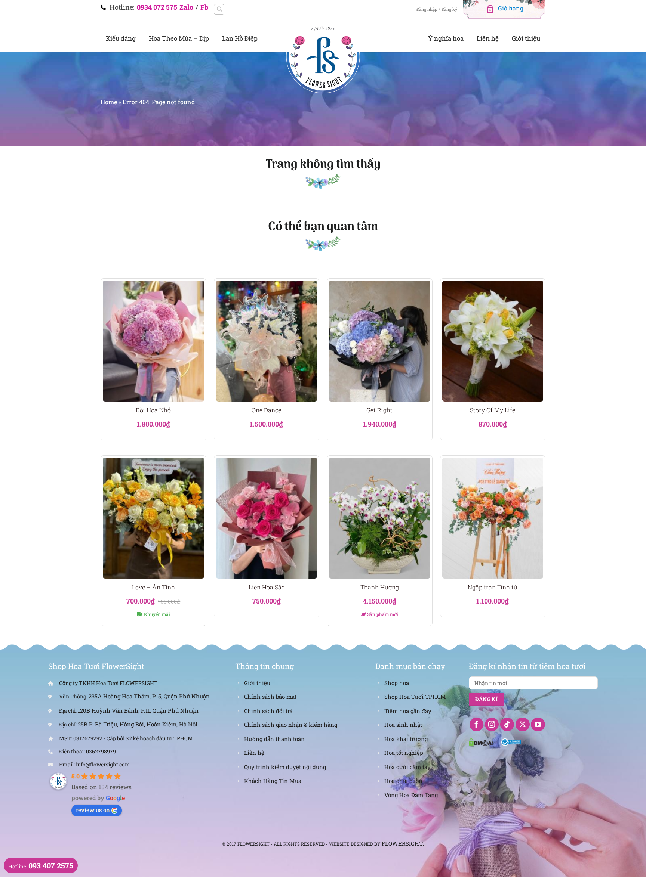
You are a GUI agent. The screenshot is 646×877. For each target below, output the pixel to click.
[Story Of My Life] (493, 341)
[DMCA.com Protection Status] (481, 741)
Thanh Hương (379, 587)
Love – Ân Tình (153, 587)
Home (109, 102)
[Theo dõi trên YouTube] (538, 725)
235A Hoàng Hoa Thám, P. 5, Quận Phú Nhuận (149, 696)
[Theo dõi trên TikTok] (507, 725)
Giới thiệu (526, 38)
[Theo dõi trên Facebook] (477, 725)
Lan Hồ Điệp (240, 38)
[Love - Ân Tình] (153, 518)
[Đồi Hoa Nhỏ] (153, 341)
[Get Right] (379, 341)
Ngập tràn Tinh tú (492, 587)
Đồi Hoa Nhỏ (153, 410)
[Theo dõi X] (523, 725)
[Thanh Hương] (379, 518)
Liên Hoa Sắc (266, 587)
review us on (93, 810)
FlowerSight (402, 843)
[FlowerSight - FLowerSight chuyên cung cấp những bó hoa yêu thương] (323, 56)
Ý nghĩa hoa (446, 38)
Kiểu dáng (121, 38)
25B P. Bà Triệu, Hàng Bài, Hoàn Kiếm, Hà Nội (137, 724)
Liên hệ (488, 38)
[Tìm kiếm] (219, 9)
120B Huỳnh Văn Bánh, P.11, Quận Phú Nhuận (138, 710)
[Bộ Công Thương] (511, 741)
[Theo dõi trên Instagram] (492, 725)
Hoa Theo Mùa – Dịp (179, 38)
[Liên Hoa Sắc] (266, 518)
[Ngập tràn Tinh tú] (493, 518)
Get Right (379, 410)
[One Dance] (266, 341)
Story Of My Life (492, 410)
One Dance (266, 410)
